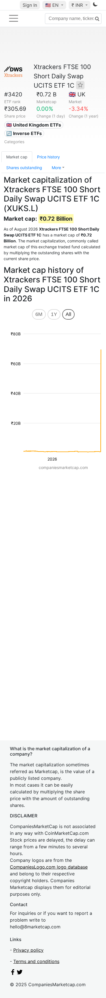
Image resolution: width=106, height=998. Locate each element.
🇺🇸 (52, 5)
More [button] (56, 167)
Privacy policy (28, 950)
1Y (54, 314)
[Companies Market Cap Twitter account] (20, 973)
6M (38, 314)
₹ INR (78, 5)
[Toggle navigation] (14, 18)
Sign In (30, 5)
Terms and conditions (36, 961)
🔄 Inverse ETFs (24, 133)
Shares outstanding (24, 167)
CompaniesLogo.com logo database (49, 867)
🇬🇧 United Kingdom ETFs (33, 125)
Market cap (16, 156)
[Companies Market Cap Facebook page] (13, 973)
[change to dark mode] (95, 5)
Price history (48, 156)
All (68, 314)
